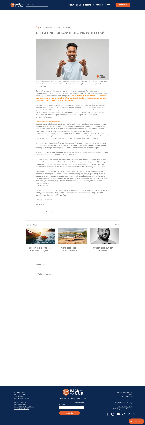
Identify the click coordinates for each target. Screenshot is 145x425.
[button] (116, 10)
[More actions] (108, 27)
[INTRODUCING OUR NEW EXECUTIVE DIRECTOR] (104, 236)
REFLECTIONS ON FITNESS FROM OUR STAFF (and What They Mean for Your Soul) (40, 249)
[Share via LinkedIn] (47, 211)
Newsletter (40, 205)
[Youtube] (118, 414)
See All (117, 225)
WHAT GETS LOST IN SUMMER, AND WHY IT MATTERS (70, 249)
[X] (134, 414)
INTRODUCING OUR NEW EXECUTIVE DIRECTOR (103, 249)
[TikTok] (123, 414)
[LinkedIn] (129, 414)
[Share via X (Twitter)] (42, 211)
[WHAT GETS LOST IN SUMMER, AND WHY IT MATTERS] (72, 236)
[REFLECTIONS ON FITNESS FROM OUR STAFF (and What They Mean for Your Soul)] (40, 236)
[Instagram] (112, 414)
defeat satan (48, 199)
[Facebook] (107, 414)
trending (39, 199)
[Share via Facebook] (37, 211)
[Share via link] (51, 211)
